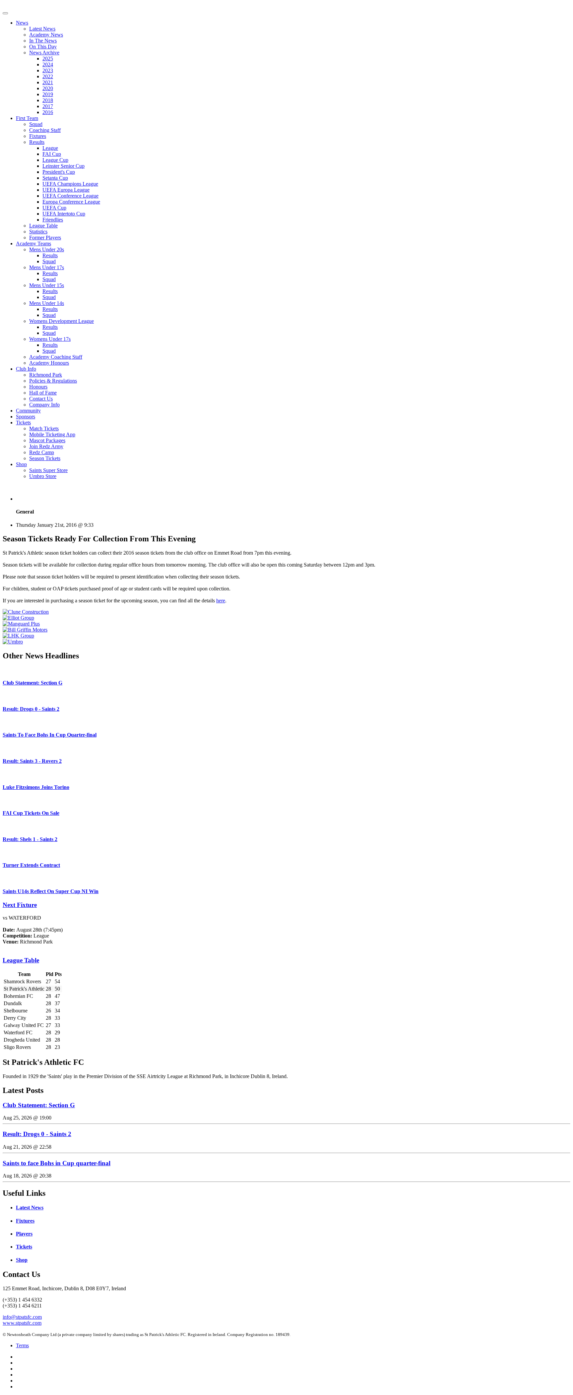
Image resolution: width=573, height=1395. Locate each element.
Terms (22, 1345)
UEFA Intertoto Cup (63, 213)
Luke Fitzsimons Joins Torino (36, 787)
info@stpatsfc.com (22, 1317)
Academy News (46, 34)
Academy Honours (49, 363)
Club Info (26, 369)
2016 (47, 112)
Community (28, 410)
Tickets (23, 422)
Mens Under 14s (46, 303)
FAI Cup (51, 154)
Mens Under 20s (46, 249)
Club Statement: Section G (32, 683)
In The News (43, 40)
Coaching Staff (45, 130)
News (22, 23)
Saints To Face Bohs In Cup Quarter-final (49, 735)
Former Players (45, 237)
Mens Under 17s (46, 267)
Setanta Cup (55, 178)
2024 (47, 64)
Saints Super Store (48, 470)
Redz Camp (41, 452)
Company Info (44, 404)
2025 (47, 58)
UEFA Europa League (66, 190)
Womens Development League (61, 321)
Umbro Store (42, 476)
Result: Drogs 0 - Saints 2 (31, 709)
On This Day (43, 46)
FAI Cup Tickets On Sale (31, 813)
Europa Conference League (71, 202)
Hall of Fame (43, 392)
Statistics (38, 231)
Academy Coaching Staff (55, 357)
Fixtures (37, 136)
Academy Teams (33, 243)
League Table (43, 225)
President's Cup (58, 172)
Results (36, 142)
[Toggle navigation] (5, 13)
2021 (47, 82)
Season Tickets (44, 458)
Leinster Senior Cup (63, 166)
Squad (35, 124)
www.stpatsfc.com (22, 1323)
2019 (47, 94)
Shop (21, 464)
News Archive (44, 52)
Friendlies (52, 219)
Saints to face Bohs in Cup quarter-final (56, 1163)
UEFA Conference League (70, 196)
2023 (47, 70)
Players (24, 1234)
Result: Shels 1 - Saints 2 (30, 839)
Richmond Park (45, 375)
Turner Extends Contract (31, 865)
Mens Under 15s (46, 285)
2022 (47, 76)
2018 (47, 100)
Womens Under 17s (50, 339)
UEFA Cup (54, 208)
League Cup (55, 160)
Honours (38, 387)
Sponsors (25, 416)
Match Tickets (44, 428)
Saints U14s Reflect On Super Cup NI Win (50, 891)
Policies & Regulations (53, 381)
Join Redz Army (46, 446)
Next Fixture (20, 904)
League (50, 148)
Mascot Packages (47, 440)
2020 (47, 88)
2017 (47, 106)
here (220, 600)
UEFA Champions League (70, 184)
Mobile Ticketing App (52, 434)
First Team (27, 118)
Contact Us (41, 398)
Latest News (42, 28)
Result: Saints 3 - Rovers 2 (32, 761)
